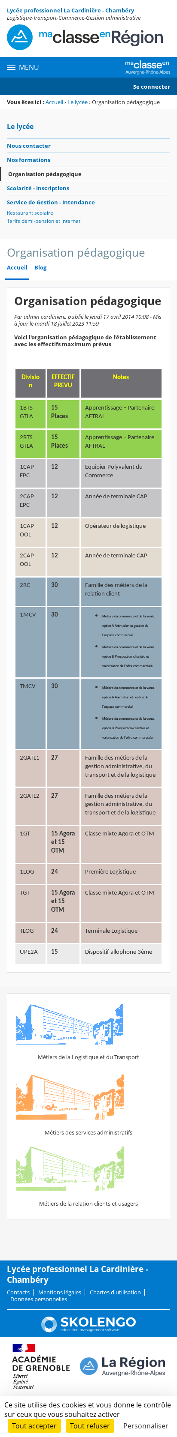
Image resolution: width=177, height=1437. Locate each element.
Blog (40, 267)
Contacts (18, 1292)
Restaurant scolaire (30, 212)
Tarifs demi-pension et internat (43, 221)
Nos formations (28, 160)
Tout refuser (90, 1426)
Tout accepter (34, 1426)
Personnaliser (145, 1426)
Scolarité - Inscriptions (38, 188)
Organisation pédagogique (45, 174)
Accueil (54, 102)
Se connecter (151, 86)
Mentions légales (59, 1292)
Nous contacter (29, 146)
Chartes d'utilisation (115, 1292)
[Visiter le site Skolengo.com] (88, 1330)
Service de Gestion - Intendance (51, 202)
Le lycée (77, 102)
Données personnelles (38, 1299)
